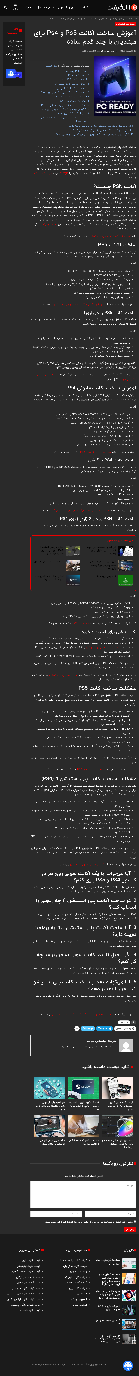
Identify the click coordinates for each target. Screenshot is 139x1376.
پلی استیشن (124, 1022)
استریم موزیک (79, 1299)
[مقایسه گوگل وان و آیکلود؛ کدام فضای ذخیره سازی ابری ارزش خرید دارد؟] (129, 1278)
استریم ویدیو (79, 1305)
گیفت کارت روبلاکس (75, 1283)
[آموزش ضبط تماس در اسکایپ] (129, 1324)
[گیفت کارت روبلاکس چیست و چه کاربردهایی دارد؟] (117, 1088)
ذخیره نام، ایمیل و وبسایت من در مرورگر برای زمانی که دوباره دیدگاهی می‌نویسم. (89, 1222)
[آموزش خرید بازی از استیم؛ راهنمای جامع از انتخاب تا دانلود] (83, 1088)
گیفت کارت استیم (30, 1310)
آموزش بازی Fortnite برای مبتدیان (108, 1307)
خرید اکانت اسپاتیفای (28, 1277)
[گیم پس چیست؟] (125, 580)
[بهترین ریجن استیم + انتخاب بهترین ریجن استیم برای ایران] (73, 551)
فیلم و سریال (45, 7)
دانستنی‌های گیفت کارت (125, 24)
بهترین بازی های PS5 (89, 770)
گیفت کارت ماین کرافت (74, 1277)
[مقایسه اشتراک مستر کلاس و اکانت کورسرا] (83, 1126)
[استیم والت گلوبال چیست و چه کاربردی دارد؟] (73, 580)
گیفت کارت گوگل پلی (75, 1266)
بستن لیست (51, 66)
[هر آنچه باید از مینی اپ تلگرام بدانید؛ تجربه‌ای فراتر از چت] (49, 1088)
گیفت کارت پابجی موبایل (73, 1260)
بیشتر (15, 10)
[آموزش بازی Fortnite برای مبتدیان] (129, 1310)
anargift (63, 173)
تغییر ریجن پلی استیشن (63, 675)
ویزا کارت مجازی (78, 1271)
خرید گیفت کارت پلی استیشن (23, 1294)
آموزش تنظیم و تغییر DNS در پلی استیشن (79, 304)
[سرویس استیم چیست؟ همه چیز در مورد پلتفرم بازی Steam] (125, 565)
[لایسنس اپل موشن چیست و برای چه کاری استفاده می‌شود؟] (117, 1126)
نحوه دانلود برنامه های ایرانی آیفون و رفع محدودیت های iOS (107, 1295)
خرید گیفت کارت (42, 173)
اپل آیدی (82, 1294)
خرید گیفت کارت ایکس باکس (23, 1299)
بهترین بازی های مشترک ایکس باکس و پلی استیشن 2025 (107, 1339)
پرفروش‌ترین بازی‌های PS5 (95, 452)
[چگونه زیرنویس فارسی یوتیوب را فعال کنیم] (49, 1126)
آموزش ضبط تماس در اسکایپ (108, 1322)
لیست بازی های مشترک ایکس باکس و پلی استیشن (81, 1015)
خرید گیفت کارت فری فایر (25, 1288)
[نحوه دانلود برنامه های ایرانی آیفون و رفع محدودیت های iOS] (129, 1295)
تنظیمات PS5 (81, 624)
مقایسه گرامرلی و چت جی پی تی (108, 1261)
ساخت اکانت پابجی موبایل (49, 562)
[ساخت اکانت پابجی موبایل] (73, 565)
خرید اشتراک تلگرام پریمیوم (25, 1305)
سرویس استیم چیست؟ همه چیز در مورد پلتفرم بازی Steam (103, 565)
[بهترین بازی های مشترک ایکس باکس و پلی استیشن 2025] (129, 1339)
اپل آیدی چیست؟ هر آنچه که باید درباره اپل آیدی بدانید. (101, 550)
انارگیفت (87, 7)
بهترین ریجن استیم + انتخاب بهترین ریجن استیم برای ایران (51, 550)
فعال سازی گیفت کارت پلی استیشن (110, 236)
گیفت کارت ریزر (78, 1288)
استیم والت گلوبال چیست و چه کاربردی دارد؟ (49, 578)
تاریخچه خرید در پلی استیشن (87, 864)
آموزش (28, 7)
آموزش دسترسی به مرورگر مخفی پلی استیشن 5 (82, 511)
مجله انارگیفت (49, 224)
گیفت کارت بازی (31, 1260)
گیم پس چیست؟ (106, 576)
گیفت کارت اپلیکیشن (28, 1266)
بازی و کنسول (67, 7)
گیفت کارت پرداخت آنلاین (25, 1271)
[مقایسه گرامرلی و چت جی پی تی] (129, 1263)
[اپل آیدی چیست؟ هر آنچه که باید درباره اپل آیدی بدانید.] (125, 551)
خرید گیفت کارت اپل (28, 1283)
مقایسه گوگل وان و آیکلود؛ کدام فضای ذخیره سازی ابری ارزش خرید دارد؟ (109, 1279)
